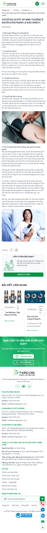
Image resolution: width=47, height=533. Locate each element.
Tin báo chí (26, 10)
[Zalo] (42, 515)
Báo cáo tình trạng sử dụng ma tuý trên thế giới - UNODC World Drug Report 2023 (34, 317)
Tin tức (16, 10)
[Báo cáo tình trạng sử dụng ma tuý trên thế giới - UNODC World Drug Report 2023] (35, 296)
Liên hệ (34, 505)
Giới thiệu (15, 505)
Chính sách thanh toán (10, 476)
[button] (2, 312)
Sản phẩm (25, 505)
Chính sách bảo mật (9, 489)
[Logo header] (9, 3)
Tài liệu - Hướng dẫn (9, 482)
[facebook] (11, 250)
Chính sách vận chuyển (10, 479)
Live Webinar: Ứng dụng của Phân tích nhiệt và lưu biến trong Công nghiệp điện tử (12, 313)
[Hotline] (42, 503)
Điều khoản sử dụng (9, 486)
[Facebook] (42, 509)
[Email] (42, 521)
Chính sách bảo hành (10, 472)
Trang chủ (5, 10)
